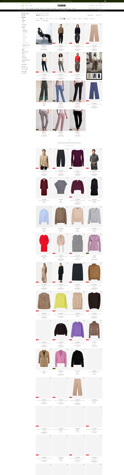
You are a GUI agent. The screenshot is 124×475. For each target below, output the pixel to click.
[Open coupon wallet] (91, 5)
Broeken (43, 13)
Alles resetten (46, 20)
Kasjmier (47, 13)
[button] (91, 15)
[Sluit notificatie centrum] (96, 5)
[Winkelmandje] (101, 5)
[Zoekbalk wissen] (101, 8)
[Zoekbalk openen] (88, 8)
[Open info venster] (105, 1)
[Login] (93, 5)
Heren (27, 5)
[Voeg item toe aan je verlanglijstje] (50, 24)
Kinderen (31, 5)
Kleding (40, 13)
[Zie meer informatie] (44, 50)
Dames (23, 5)
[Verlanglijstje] (99, 5)
